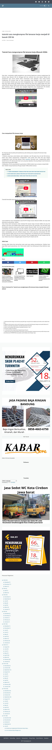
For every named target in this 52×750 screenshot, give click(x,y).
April (6, 590)
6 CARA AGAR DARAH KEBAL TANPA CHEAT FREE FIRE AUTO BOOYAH (22, 175)
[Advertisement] (26, 19)
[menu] (3, 5)
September (8, 598)
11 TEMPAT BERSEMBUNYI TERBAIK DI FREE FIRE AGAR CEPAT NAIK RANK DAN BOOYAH (26, 171)
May (6, 603)
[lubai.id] (48, 1)
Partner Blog (12, 738)
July (6, 601)
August (7, 646)
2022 (5, 611)
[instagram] (42, 1)
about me (18, 738)
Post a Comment (10, 40)
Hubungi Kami (25, 738)
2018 (5, 688)
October (7, 617)
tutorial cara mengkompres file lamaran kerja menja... (17, 728)
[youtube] (39, 1)
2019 (5, 663)
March (7, 586)
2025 (5, 580)
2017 (5, 715)
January (7, 609)
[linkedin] (45, 1)
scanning (28, 159)
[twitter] (20, 262)
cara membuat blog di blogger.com (13, 730)
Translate (13, 482)
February (7, 619)
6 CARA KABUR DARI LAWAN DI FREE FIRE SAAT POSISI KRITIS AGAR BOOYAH (24, 173)
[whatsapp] (44, 262)
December (7, 582)
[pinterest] (32, 262)
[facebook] (35, 1)
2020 (5, 644)
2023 (5, 594)
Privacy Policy (32, 738)
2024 (5, 588)
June (6, 632)
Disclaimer (46, 738)
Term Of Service (39, 738)
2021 (5, 623)
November (8, 584)
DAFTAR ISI (6, 738)
